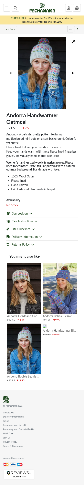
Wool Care (8, 433)
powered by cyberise (13, 458)
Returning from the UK (14, 424)
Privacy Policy (10, 441)
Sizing (6, 420)
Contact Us (8, 412)
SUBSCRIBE (17, 18)
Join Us (6, 437)
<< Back (10, 29)
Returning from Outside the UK (18, 429)
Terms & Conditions (13, 445)
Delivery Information (13, 416)
